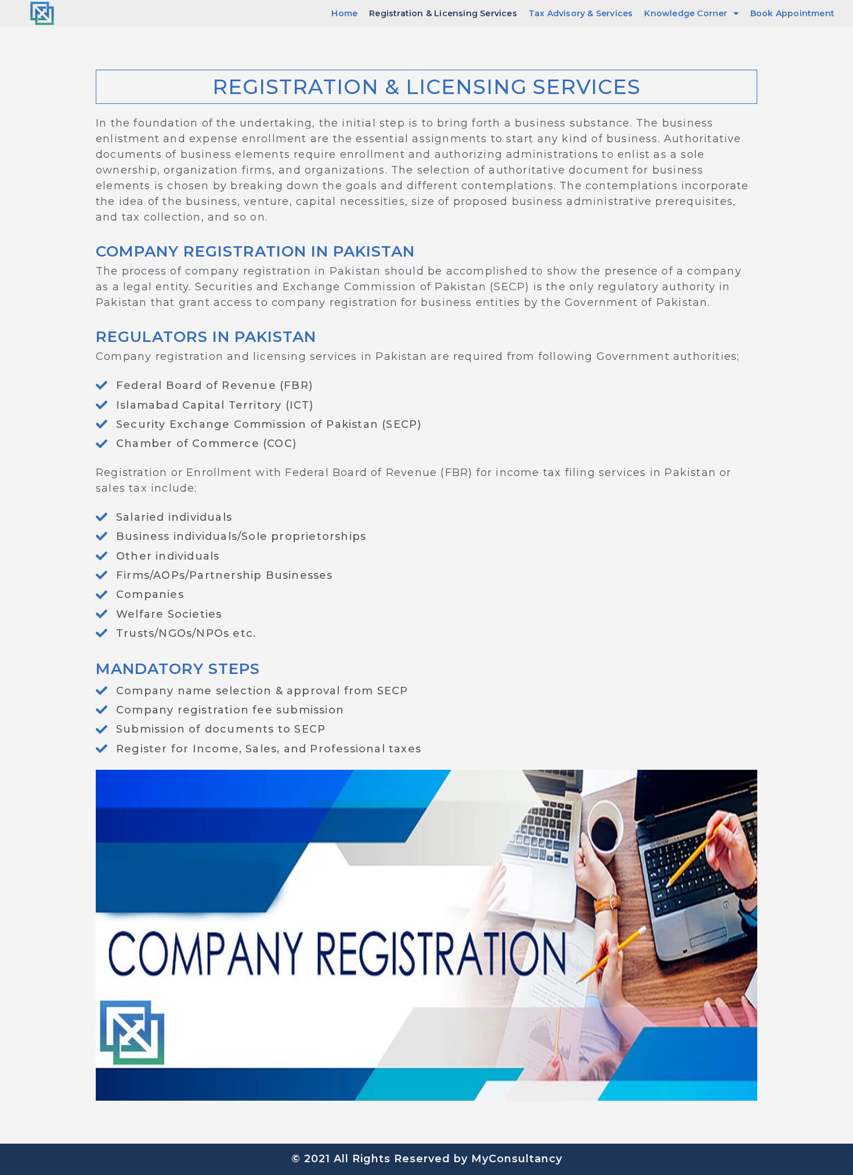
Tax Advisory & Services (581, 13)
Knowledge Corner (685, 13)
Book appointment (792, 13)
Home (344, 13)
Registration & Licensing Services (443, 13)
